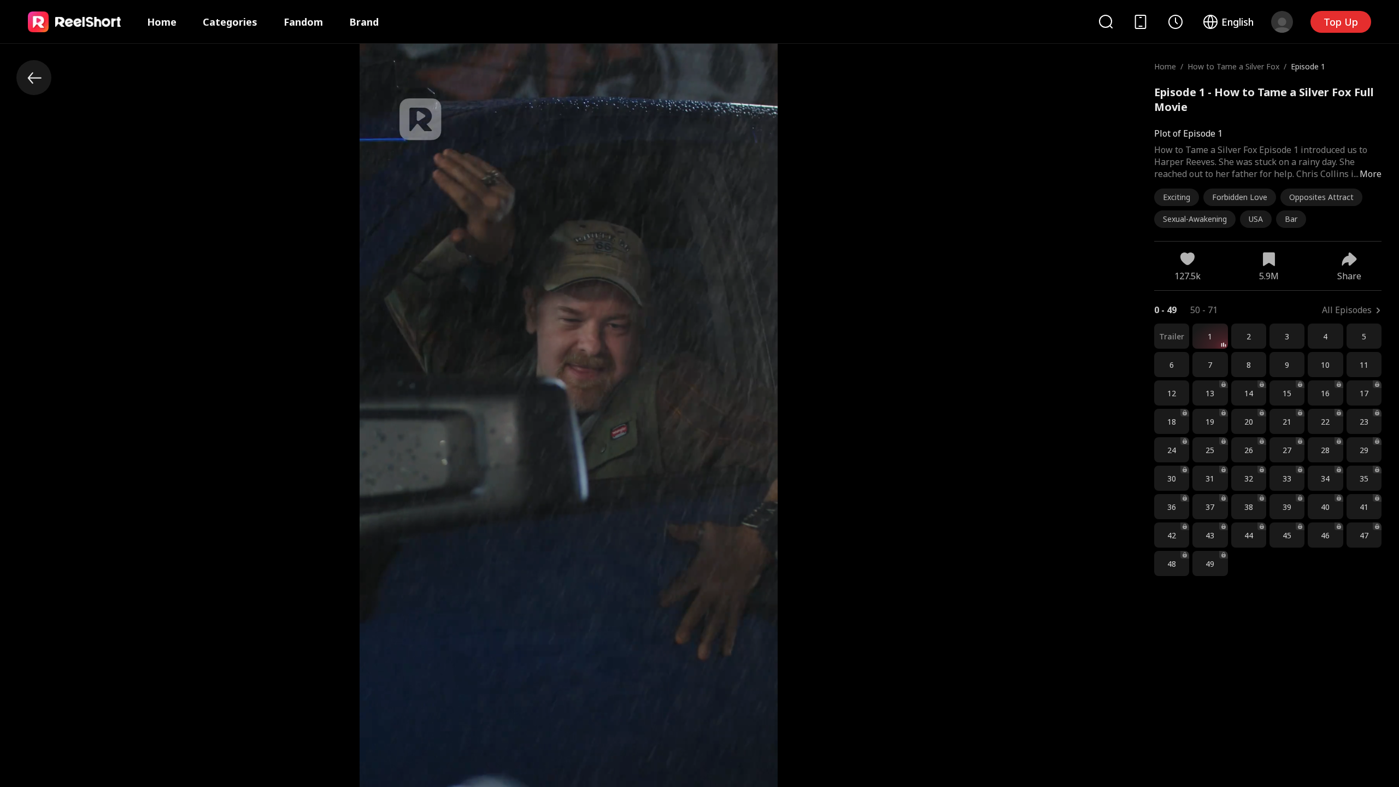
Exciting (1176, 197)
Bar (1291, 219)
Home (162, 21)
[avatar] (1282, 22)
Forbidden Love (1239, 197)
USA (1256, 219)
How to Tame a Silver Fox (1233, 66)
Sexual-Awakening (1195, 219)
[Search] (1105, 21)
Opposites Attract (1321, 197)
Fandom (303, 21)
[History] (1175, 22)
